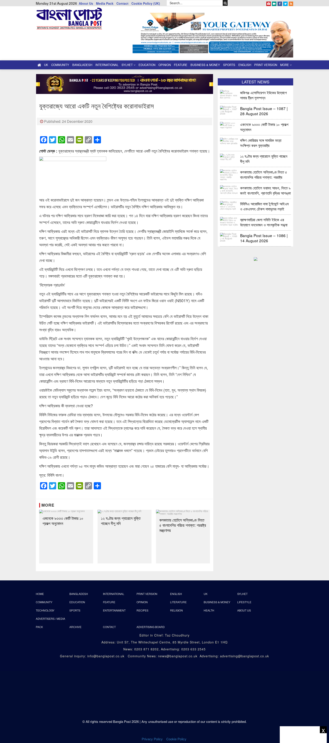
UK (46, 65)
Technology (45, 610)
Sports (229, 65)
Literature (178, 602)
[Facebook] (280, 3)
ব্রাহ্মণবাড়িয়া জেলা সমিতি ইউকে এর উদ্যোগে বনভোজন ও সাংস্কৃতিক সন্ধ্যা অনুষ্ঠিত (263, 222)
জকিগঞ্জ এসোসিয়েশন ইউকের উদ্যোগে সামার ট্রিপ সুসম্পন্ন (264, 95)
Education (147, 65)
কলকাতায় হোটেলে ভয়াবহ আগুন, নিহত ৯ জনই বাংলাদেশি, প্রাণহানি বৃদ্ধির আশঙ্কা (265, 190)
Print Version (265, 65)
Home (40, 594)
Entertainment (114, 610)
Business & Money (205, 65)
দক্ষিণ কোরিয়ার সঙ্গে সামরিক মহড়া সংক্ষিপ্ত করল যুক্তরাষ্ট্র (260, 143)
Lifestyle (244, 602)
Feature (180, 65)
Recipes (142, 610)
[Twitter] (285, 3)
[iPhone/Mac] (268, 3)
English (244, 65)
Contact (122, 3)
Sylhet (128, 65)
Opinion (164, 65)
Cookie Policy (176, 739)
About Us (86, 3)
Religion (176, 610)
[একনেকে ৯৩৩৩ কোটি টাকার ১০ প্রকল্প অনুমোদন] (66, 511)
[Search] (225, 3)
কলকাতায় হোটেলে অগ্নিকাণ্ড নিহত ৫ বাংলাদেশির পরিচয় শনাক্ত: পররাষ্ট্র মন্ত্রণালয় (182, 525)
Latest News (255, 82)
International (106, 65)
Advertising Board (151, 627)
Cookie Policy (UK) (145, 3)
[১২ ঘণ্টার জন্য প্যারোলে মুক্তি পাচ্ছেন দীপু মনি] (125, 511)
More (285, 65)
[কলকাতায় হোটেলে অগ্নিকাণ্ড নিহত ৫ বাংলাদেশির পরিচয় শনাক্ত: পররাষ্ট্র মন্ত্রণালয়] (183, 512)
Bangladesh (82, 65)
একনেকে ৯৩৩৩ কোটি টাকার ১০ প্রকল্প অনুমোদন (63, 521)
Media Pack (104, 3)
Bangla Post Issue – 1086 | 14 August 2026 (264, 238)
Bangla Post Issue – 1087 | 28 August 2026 (264, 111)
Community (60, 65)
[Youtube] (274, 3)
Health (209, 610)
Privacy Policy (152, 739)
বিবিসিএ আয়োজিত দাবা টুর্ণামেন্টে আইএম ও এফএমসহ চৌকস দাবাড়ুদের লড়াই (264, 206)
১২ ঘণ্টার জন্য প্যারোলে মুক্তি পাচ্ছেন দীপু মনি (121, 521)
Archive (75, 627)
